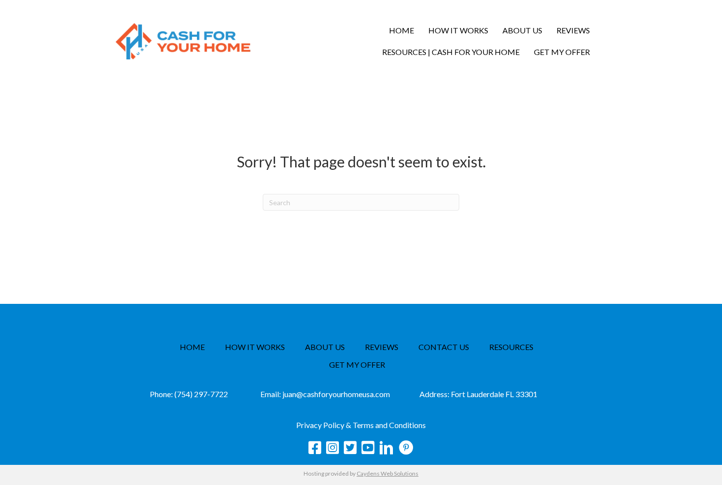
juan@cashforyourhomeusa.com (336, 394)
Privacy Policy (320, 425)
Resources (511, 347)
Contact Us (443, 347)
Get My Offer (562, 51)
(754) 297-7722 (201, 394)
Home (401, 30)
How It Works (458, 30)
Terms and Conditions (389, 425)
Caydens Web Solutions (387, 473)
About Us (522, 30)
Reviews (573, 30)
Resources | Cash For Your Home (451, 51)
